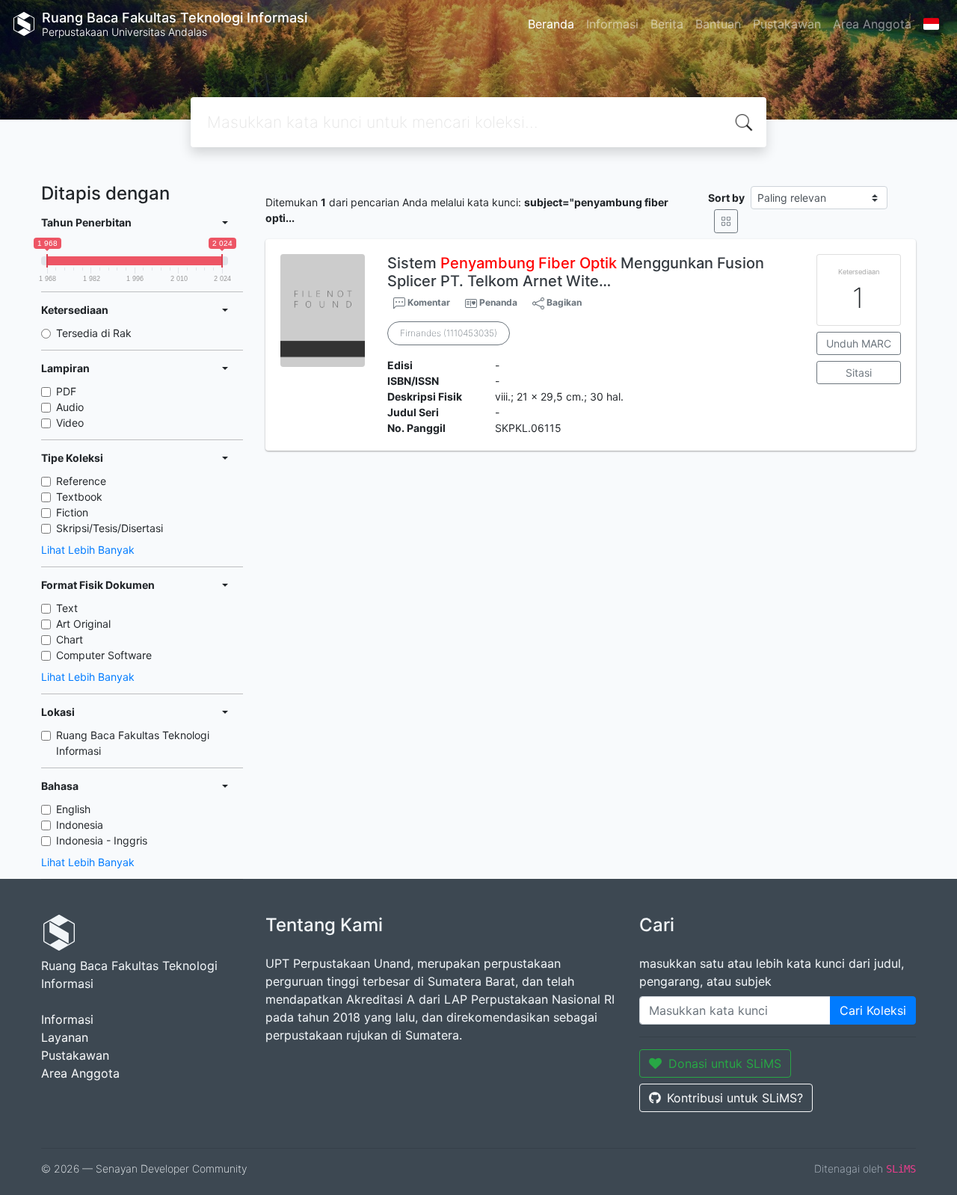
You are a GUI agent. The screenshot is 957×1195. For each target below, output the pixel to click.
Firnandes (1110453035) (448, 333)
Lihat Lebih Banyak (88, 549)
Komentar (427, 302)
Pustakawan (787, 23)
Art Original (83, 623)
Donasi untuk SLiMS (724, 1063)
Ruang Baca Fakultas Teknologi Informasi (132, 743)
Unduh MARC (858, 343)
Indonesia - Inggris (101, 840)
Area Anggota (872, 23)
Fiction (72, 512)
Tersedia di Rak (94, 333)
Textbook (79, 496)
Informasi (612, 23)
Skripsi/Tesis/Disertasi (109, 528)
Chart (69, 639)
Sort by (726, 197)
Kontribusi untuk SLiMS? (735, 1097)
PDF (66, 391)
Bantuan (718, 23)
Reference (81, 481)
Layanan (64, 1037)
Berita (666, 23)
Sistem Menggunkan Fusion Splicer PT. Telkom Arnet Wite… (575, 272)
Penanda (498, 302)
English (73, 809)
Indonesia (79, 824)
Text (67, 608)
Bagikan (563, 302)
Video (70, 422)
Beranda (551, 23)
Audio (70, 407)
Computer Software (104, 655)
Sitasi (859, 372)
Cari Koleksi (873, 1010)
